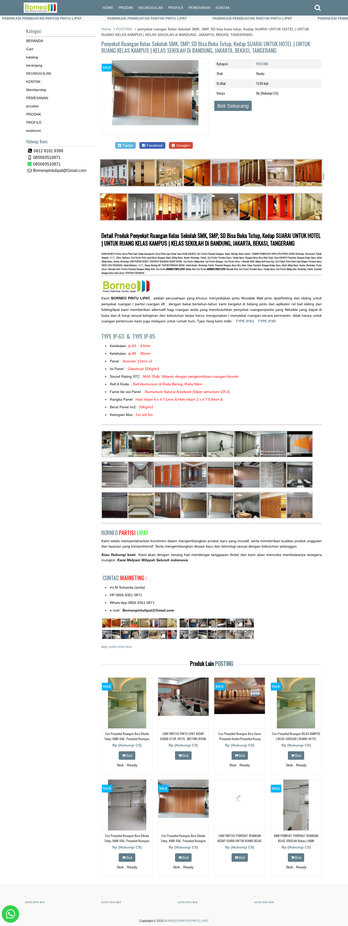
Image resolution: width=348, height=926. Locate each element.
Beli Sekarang (233, 106)
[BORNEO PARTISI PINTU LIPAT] (40, 11)
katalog (32, 57)
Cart (29, 49)
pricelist (32, 106)
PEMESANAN (199, 8)
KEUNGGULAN (150, 8)
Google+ (183, 145)
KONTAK (223, 8)
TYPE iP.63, (247, 321)
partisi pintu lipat (120, 647)
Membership (36, 90)
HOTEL (112, 257)
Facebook (154, 145)
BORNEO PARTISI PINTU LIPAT (187, 921)
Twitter (127, 145)
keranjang (34, 65)
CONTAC (125, 578)
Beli (129, 755)
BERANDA (34, 41)
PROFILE (175, 8)
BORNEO (124, 532)
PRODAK (125, 8)
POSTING (124, 29)
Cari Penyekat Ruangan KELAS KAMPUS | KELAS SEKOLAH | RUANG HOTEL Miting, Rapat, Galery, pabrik (296, 738)
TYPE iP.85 (267, 321)
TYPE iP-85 (143, 336)
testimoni (33, 131)
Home (106, 29)
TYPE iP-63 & (116, 336)
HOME (108, 8)
